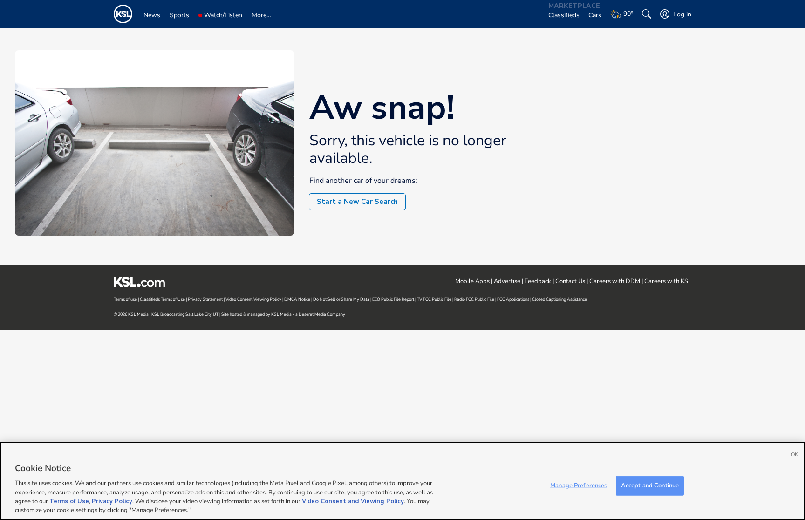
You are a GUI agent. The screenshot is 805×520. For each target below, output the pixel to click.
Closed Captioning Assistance (559, 299)
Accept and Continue (650, 485)
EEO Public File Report (393, 299)
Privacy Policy (112, 501)
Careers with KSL (667, 281)
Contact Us (570, 281)
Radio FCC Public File (474, 299)
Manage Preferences (578, 485)
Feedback (538, 281)
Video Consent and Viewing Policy (353, 501)
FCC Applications (513, 299)
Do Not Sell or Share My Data (341, 299)
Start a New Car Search (357, 201)
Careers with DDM (614, 281)
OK (794, 454)
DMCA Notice (297, 299)
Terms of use (125, 299)
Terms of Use (69, 501)
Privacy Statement (205, 299)
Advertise (507, 281)
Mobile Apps (472, 281)
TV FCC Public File (434, 299)
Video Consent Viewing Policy (253, 299)
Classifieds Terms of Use (162, 299)
